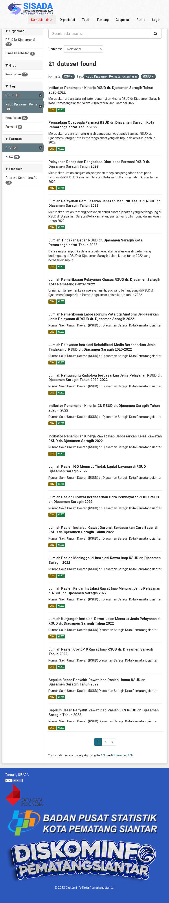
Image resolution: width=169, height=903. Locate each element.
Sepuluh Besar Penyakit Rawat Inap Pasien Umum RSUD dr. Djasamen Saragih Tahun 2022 (96, 682)
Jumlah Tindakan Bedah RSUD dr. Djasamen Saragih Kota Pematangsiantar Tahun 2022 (95, 242)
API (103, 755)
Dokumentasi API (121, 755)
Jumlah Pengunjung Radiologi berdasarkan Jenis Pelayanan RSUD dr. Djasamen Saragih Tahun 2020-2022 (105, 377)
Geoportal (123, 20)
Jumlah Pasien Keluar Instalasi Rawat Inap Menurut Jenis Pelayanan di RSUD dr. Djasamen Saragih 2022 (104, 590)
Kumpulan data (42, 20)
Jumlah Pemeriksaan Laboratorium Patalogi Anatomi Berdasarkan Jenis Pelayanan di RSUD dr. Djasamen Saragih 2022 (103, 316)
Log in (156, 20)
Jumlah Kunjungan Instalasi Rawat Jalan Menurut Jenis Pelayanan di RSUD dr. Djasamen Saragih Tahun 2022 (104, 621)
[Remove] (72, 76)
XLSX (61, 109)
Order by (54, 49)
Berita (141, 20)
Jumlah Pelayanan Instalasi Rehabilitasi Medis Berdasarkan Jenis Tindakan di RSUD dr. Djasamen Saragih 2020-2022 (102, 347)
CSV (52, 109)
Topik (86, 20)
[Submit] (156, 34)
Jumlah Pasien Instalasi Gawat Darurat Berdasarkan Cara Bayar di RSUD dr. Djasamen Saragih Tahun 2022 (103, 530)
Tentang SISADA (17, 774)
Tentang (103, 20)
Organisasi (67, 20)
